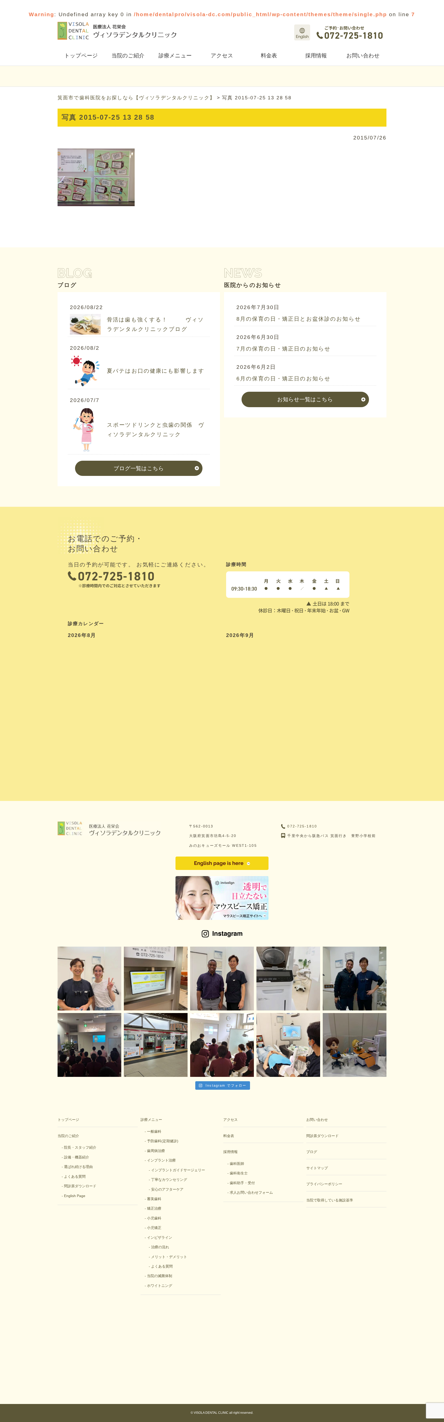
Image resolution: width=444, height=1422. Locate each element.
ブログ (311, 1152)
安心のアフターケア (167, 1189)
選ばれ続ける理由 (78, 1167)
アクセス (222, 55)
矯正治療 (154, 1208)
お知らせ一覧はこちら (305, 399)
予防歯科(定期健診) (162, 1141)
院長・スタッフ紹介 (80, 1147)
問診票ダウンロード (80, 1186)
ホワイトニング (159, 1286)
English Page (74, 1196)
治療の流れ (160, 1247)
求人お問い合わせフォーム (251, 1192)
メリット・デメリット (169, 1257)
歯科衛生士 (239, 1173)
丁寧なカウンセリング (169, 1179)
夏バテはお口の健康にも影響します (156, 371)
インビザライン (159, 1237)
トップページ (81, 55)
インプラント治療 (161, 1160)
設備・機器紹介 (76, 1157)
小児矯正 (154, 1228)
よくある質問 (75, 1176)
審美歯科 (154, 1199)
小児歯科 (154, 1218)
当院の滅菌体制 (159, 1276)
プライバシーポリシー (324, 1184)
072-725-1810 (302, 826)
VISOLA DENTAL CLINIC (211, 1413)
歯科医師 (237, 1164)
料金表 (269, 55)
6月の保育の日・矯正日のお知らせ (283, 378)
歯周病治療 (156, 1151)
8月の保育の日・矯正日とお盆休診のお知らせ (298, 319)
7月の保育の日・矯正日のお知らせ (283, 349)
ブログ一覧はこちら (139, 468)
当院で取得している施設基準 (329, 1200)
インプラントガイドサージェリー (178, 1170)
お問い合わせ (363, 55)
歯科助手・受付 (242, 1183)
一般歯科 (154, 1131)
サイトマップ (317, 1168)
